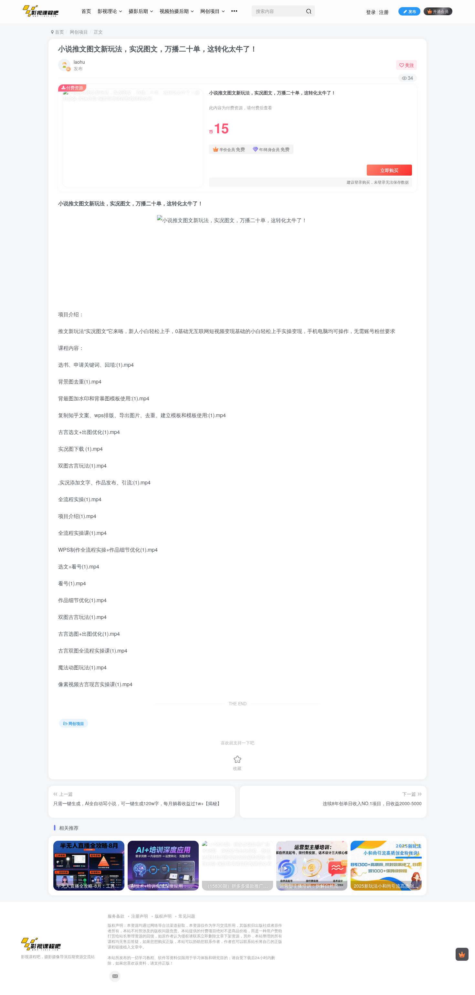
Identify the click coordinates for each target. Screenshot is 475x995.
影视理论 (107, 10)
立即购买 (389, 170)
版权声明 (163, 916)
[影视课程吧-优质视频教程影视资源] (41, 943)
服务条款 (116, 916)
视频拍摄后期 (174, 10)
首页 (86, 10)
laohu (79, 62)
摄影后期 (138, 10)
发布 (412, 11)
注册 (384, 11)
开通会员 (441, 11)
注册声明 (139, 916)
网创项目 (210, 10)
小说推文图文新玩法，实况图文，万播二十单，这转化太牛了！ (157, 48)
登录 (371, 11)
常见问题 (186, 916)
